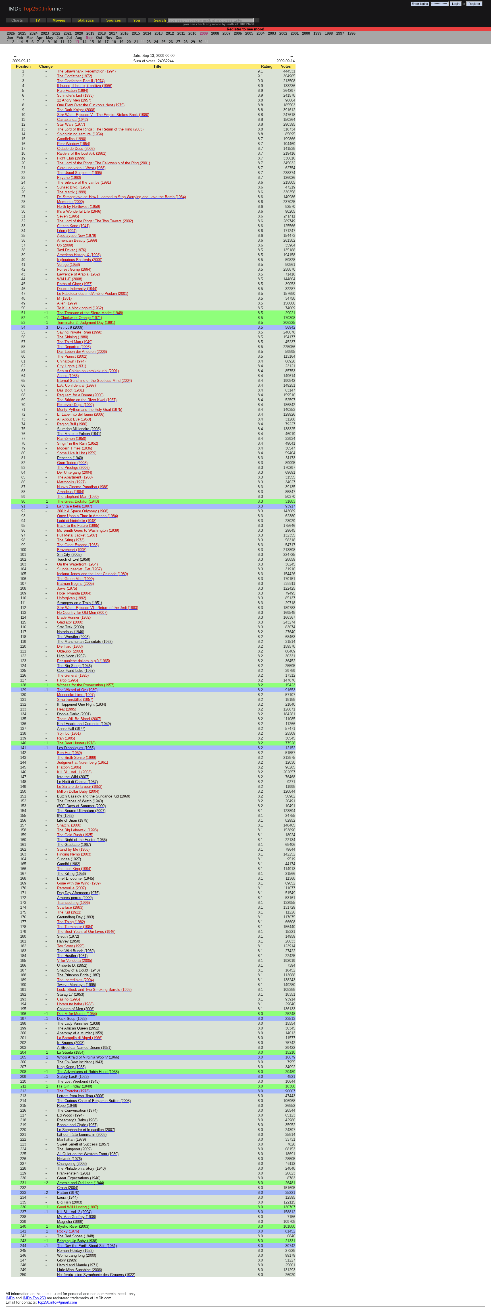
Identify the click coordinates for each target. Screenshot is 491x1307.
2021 (68, 33)
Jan (10, 38)
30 (200, 42)
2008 (215, 33)
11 (62, 42)
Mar (29, 38)
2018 (102, 33)
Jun (59, 38)
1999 (317, 33)
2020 (79, 33)
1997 (340, 33)
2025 (22, 33)
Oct (99, 38)
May (49, 38)
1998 (329, 33)
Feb (19, 38)
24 (156, 42)
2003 (272, 33)
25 (163, 42)
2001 (295, 33)
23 (148, 42)
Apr (39, 38)
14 (84, 42)
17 (106, 42)
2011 (181, 33)
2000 (306, 33)
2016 (124, 33)
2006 (238, 33)
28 (185, 42)
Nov (108, 38)
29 (193, 42)
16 (99, 42)
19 (121, 42)
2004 (260, 33)
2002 (283, 33)
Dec (119, 38)
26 (171, 42)
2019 (90, 33)
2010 (192, 33)
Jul (69, 38)
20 (129, 42)
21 (136, 42)
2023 (45, 33)
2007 (226, 33)
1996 (351, 33)
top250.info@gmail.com (57, 1302)
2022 (56, 33)
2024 (33, 33)
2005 (249, 33)
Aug (79, 38)
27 (178, 42)
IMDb (10, 1298)
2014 (147, 33)
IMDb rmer (36, 9)
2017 (113, 33)
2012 (170, 33)
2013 (158, 33)
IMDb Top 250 (34, 1298)
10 (55, 42)
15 (92, 42)
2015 (136, 33)
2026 (11, 33)
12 (69, 42)
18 (114, 42)
